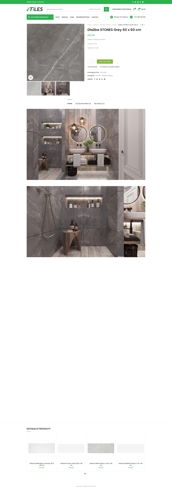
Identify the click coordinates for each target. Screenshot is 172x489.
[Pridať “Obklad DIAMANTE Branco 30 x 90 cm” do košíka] (142, 442)
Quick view (53, 447)
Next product (144, 25)
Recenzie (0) (99, 103)
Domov (89, 25)
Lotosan (114, 25)
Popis (69, 103)
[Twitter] (135, 2)
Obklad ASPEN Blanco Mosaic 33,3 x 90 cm (41, 464)
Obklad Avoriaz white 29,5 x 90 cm (71, 464)
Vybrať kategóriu (95, 9)
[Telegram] (143, 2)
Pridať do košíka (105, 61)
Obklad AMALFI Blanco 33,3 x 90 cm (100, 464)
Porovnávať (93, 66)
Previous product (140, 25)
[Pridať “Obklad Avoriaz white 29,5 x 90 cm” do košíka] (83, 442)
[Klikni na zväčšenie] (30, 77)
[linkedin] (140, 2)
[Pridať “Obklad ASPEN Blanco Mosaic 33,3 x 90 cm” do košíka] (53, 442)
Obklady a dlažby (105, 25)
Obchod (95, 25)
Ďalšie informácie (83, 103)
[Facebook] (133, 2)
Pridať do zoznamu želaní (110, 66)
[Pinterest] (138, 2)
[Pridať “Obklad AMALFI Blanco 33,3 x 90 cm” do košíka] (112, 442)
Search (106, 9)
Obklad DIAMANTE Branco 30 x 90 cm (130, 464)
